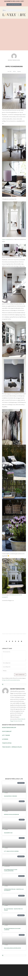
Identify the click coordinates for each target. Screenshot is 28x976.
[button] (6, 641)
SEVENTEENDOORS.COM (9, 727)
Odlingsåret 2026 (8, 832)
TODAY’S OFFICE (6, 743)
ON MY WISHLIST (7, 731)
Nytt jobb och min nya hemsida (11, 851)
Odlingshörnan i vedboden (10, 796)
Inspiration (19, 71)
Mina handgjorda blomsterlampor (12, 948)
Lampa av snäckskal (6, 239)
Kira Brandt (12, 594)
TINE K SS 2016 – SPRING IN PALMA (12, 747)
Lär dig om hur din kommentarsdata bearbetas (11, 680)
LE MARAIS (5, 739)
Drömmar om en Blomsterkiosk (11, 814)
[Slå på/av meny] (14, 20)
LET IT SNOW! (6, 735)
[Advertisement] (14, 35)
